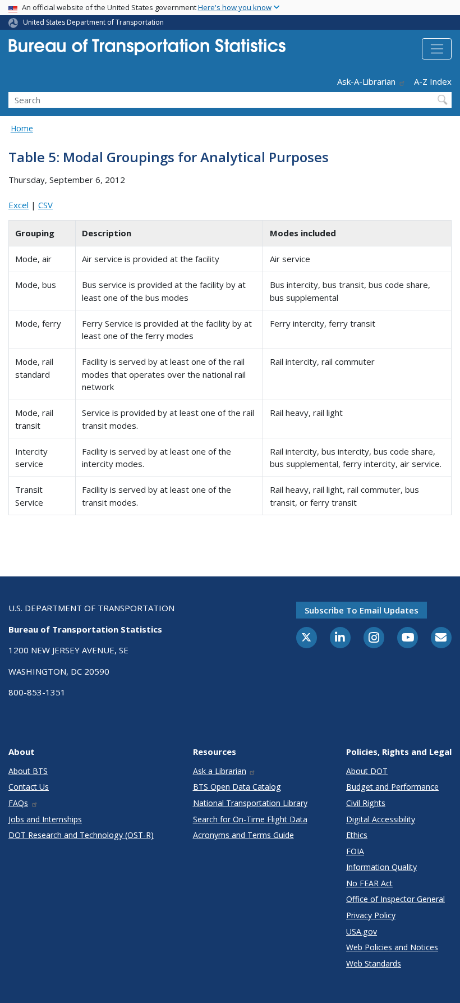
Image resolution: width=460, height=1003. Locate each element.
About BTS (28, 771)
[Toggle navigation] (437, 48)
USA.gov (361, 931)
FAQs (18, 803)
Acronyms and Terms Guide (243, 835)
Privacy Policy (370, 915)
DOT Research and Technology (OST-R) (81, 835)
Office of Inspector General (395, 899)
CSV (45, 204)
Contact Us (28, 786)
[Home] (147, 50)
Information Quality (381, 867)
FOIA (355, 851)
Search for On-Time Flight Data (250, 819)
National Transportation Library (250, 803)
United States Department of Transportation (93, 22)
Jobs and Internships (45, 819)
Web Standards (373, 963)
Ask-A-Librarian (366, 81)
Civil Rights (365, 803)
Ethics (356, 835)
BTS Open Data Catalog (237, 786)
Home (22, 128)
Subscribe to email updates (361, 610)
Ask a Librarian (219, 771)
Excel (18, 204)
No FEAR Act (369, 883)
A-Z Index (433, 81)
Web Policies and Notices (392, 947)
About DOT (367, 771)
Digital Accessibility (380, 819)
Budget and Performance (392, 786)
